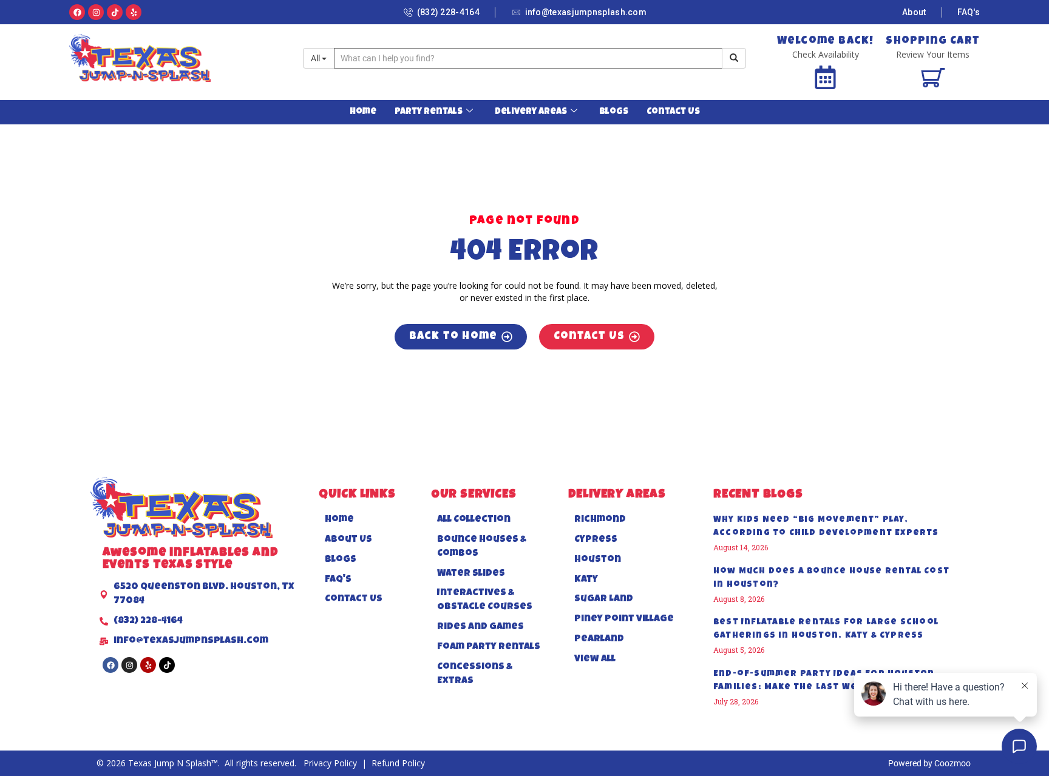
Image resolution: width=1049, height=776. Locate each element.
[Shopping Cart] (933, 77)
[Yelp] (133, 12)
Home (363, 111)
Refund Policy (398, 763)
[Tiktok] (115, 12)
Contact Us (673, 111)
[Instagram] (96, 12)
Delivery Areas (531, 111)
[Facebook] (77, 12)
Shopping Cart (933, 41)
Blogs (613, 111)
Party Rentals (429, 111)
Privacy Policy (331, 763)
